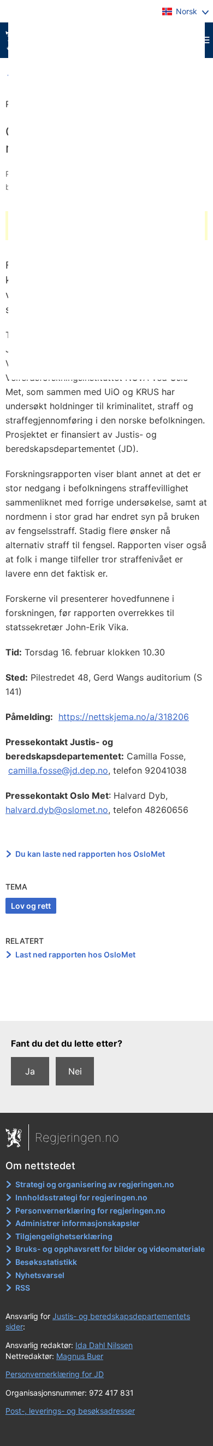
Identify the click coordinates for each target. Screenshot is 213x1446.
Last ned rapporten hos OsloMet (75, 954)
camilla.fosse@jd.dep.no (58, 770)
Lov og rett (31, 905)
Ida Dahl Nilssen (104, 1345)
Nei (75, 1071)
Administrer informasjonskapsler (77, 1223)
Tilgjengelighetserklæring (64, 1236)
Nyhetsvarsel (39, 1275)
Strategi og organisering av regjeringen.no (94, 1184)
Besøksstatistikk (46, 1262)
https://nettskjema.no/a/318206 (123, 716)
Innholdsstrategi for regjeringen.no (81, 1197)
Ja (30, 1071)
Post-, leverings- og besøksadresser (70, 1410)
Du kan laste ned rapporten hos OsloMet (90, 853)
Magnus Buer (79, 1356)
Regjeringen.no (77, 1137)
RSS (22, 1287)
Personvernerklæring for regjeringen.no (90, 1210)
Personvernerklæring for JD (54, 1374)
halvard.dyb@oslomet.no (56, 809)
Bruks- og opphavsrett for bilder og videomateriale (110, 1248)
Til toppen (106, 1005)
